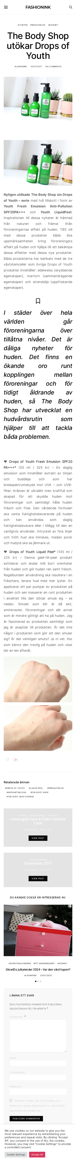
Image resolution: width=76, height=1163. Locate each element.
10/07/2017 (36, 66)
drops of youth (15, 788)
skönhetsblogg (17, 792)
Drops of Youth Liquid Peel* (32, 552)
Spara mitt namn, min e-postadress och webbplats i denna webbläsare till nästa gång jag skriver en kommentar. (37, 1106)
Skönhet (53, 25)
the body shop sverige (21, 796)
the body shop (40, 792)
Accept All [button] (37, 1154)
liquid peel (36, 788)
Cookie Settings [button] (16, 1154)
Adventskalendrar (20, 963)
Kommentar (17, 1017)
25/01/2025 (46, 975)
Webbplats (16, 1087)
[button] (35, 981)
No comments (53, 66)
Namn (13, 1058)
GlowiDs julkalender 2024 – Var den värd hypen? (38, 969)
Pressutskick (37, 25)
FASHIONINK (37, 7)
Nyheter (22, 25)
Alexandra (21, 66)
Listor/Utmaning (38, 860)
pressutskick (56, 788)
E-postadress (17, 1072)
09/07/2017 (46, 829)
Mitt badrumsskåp (44, 963)
